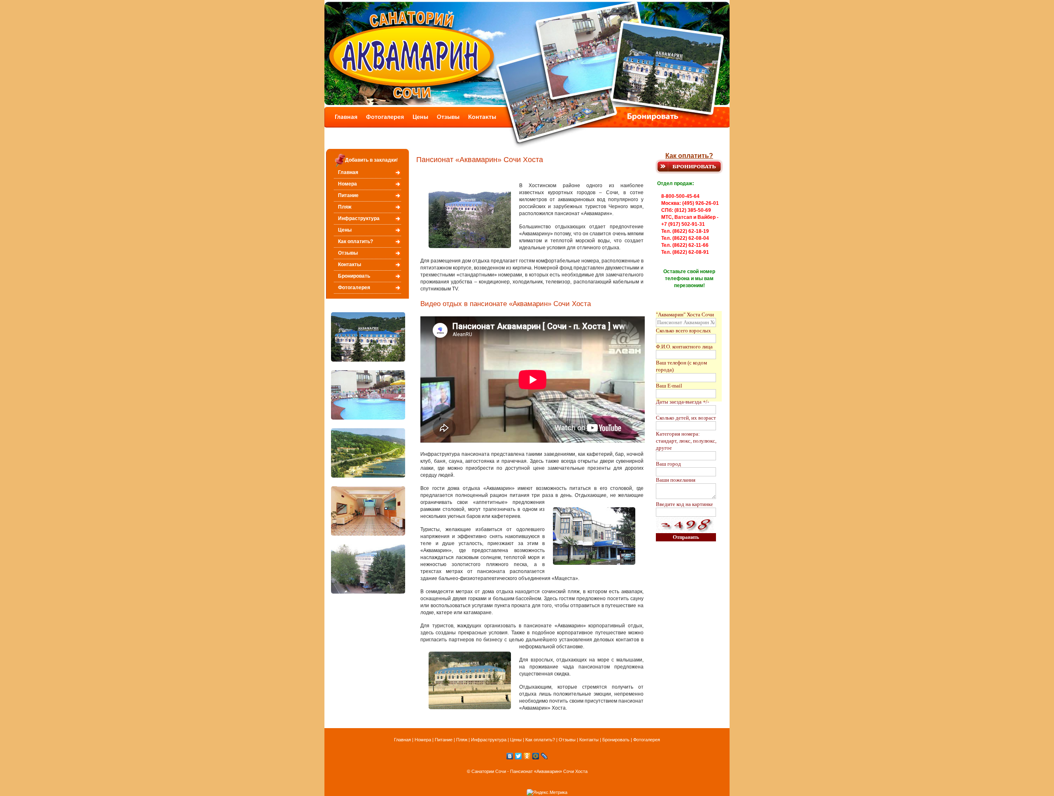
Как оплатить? (689, 155)
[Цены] (421, 125)
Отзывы (348, 253)
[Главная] (343, 125)
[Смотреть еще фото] (368, 360)
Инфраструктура (359, 218)
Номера (347, 184)
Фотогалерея (354, 287)
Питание (348, 195)
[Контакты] (484, 125)
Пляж (345, 207)
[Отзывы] (450, 125)
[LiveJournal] (544, 756)
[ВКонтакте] (510, 756)
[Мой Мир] (536, 756)
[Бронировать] (593, 125)
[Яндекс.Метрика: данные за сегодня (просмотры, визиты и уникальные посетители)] (547, 792)
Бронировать (354, 276)
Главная (348, 172)
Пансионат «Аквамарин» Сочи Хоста (549, 771)
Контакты (349, 264)
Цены (345, 230)
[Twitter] (518, 756)
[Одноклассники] (527, 756)
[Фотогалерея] (385, 125)
